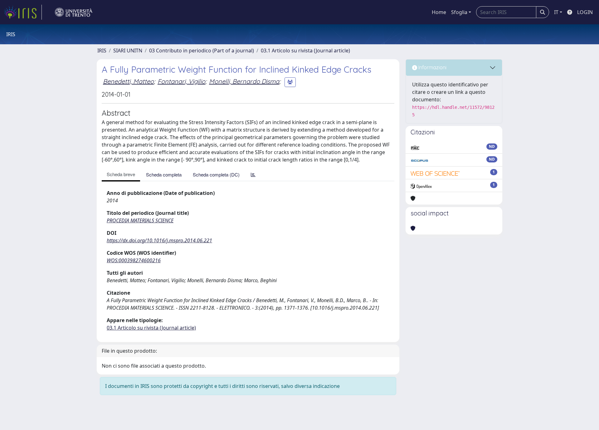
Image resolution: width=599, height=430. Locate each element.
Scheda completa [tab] (164, 174)
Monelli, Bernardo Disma (244, 81)
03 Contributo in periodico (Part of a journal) (201, 50)
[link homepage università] (73, 12)
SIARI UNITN (127, 50)
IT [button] (556, 12)
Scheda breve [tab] (121, 174)
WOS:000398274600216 (134, 260)
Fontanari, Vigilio (181, 81)
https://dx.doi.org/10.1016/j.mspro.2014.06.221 (159, 240)
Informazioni (431, 67)
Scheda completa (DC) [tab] (216, 174)
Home (439, 12)
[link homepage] (23, 12)
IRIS (101, 50)
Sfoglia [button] (459, 12)
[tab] (253, 174)
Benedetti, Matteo (128, 81)
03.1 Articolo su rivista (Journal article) (305, 50)
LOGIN (585, 12)
